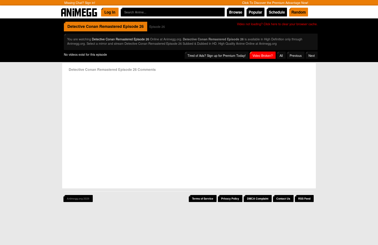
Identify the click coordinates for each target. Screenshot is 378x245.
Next (311, 55)
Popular (255, 12)
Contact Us (283, 198)
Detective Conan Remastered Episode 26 (120, 39)
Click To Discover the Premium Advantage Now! (275, 2)
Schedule (277, 12)
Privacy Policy (230, 198)
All (281, 55)
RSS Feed (304, 198)
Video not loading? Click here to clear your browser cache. (277, 24)
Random (298, 12)
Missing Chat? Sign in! (79, 2)
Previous (296, 55)
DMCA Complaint (257, 198)
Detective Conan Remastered (94, 26)
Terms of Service (202, 198)
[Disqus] (189, 128)
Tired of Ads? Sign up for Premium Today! (216, 55)
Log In (109, 12)
